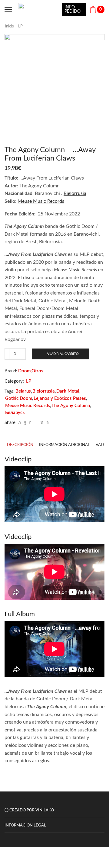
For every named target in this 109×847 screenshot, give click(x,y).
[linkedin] (42, 423)
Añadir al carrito (63, 353)
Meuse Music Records (41, 201)
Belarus (23, 391)
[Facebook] (25, 423)
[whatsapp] (47, 423)
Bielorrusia (75, 193)
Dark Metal (67, 391)
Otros (37, 371)
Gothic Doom (18, 398)
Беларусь (15, 412)
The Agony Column (70, 405)
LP (20, 26)
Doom (24, 371)
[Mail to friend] (36, 423)
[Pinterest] (30, 423)
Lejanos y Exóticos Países (60, 398)
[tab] (20, 445)
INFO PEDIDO (72, 9)
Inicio (9, 26)
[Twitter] (19, 423)
